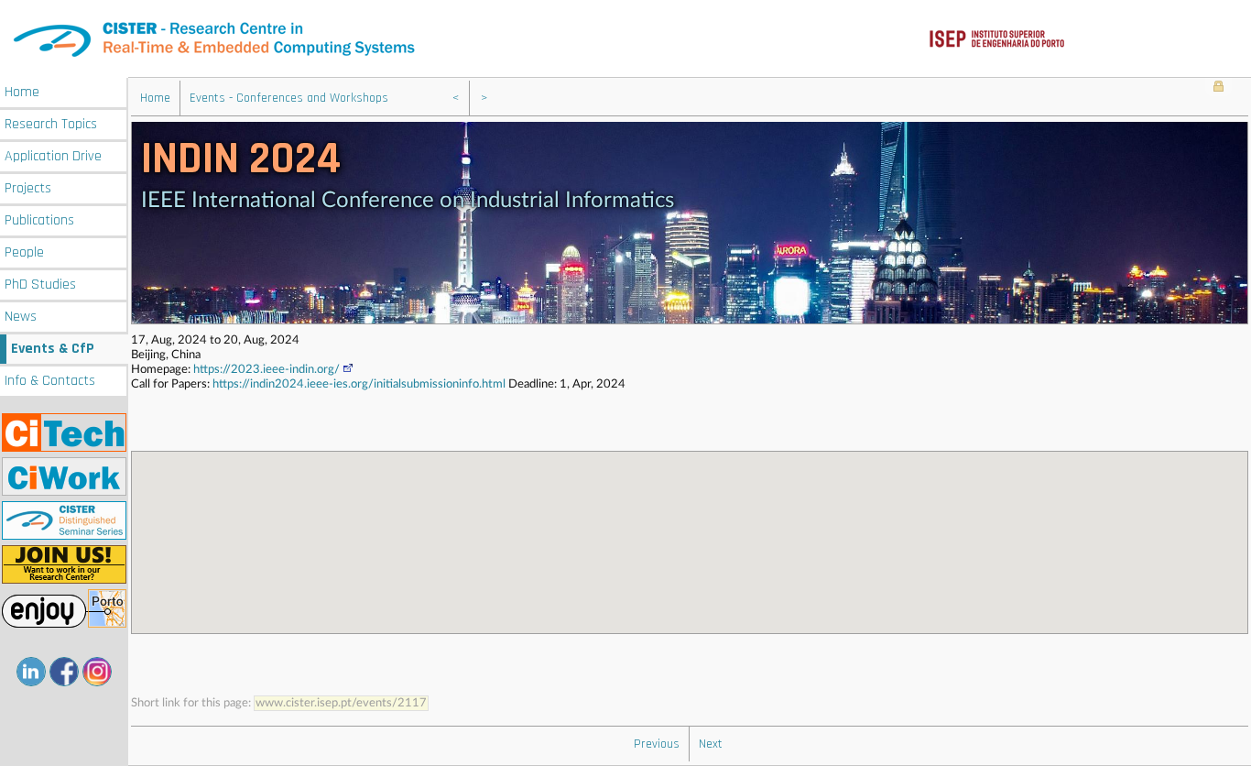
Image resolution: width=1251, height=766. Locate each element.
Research (51, 124)
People (24, 252)
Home (22, 92)
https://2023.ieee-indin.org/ (266, 370)
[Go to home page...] (625, 39)
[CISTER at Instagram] (97, 671)
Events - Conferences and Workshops (289, 98)
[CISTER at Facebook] (64, 671)
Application (53, 156)
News (21, 316)
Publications (39, 220)
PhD (40, 284)
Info (50, 380)
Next (711, 744)
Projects (28, 188)
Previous (657, 744)
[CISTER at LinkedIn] (31, 671)
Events (52, 348)
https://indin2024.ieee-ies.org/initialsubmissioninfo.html (359, 384)
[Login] (1218, 88)
